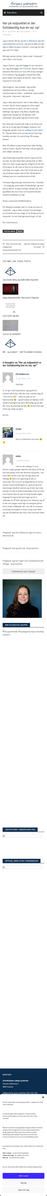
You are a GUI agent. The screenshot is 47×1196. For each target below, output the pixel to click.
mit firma (23, 68)
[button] (43, 1097)
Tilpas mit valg (23, 1190)
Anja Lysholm (25, 31)
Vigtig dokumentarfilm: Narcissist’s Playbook (21, 298)
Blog (20, 231)
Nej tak (23, 1183)
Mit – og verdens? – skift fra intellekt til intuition (22, 352)
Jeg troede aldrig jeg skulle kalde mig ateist (20, 280)
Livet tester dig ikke (11, 316)
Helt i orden (23, 1176)
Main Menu (12, 12)
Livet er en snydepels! (12, 334)
